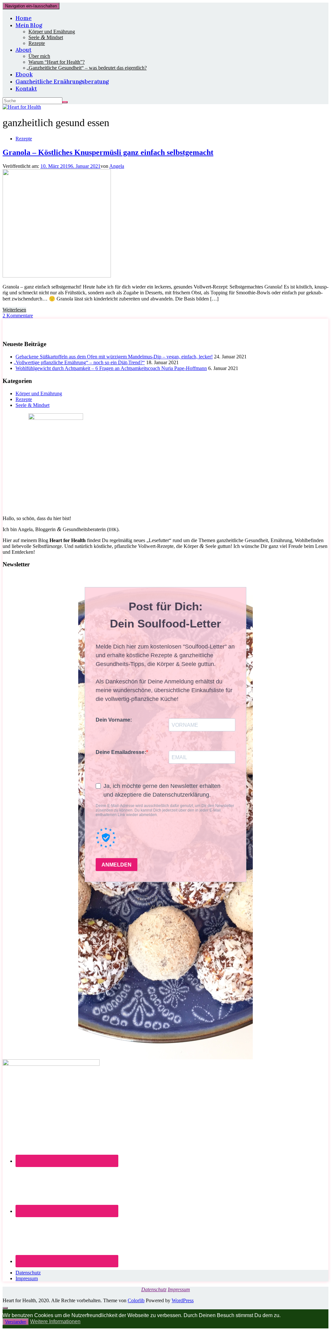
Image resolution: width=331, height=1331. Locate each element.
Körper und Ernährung (51, 31)
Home (24, 18)
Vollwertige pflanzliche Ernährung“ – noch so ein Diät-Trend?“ (80, 362)
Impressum (27, 1278)
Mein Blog (29, 25)
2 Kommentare (18, 315)
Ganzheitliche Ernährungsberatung (62, 81)
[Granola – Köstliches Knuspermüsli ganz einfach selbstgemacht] (57, 275)
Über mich (39, 56)
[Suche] (65, 102)
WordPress (183, 1300)
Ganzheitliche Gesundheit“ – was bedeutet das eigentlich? (87, 68)
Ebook (24, 74)
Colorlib (136, 1300)
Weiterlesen (14, 309)
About (23, 49)
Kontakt (26, 88)
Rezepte (36, 43)
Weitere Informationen (55, 1321)
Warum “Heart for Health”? (56, 62)
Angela (116, 166)
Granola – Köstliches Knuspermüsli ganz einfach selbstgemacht (108, 152)
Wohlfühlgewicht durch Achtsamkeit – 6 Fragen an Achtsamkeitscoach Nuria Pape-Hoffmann (111, 368)
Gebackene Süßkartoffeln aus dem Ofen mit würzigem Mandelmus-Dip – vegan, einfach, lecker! (114, 356)
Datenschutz (28, 1272)
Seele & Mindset (32, 405)
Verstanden (15, 1321)
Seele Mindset (45, 37)
